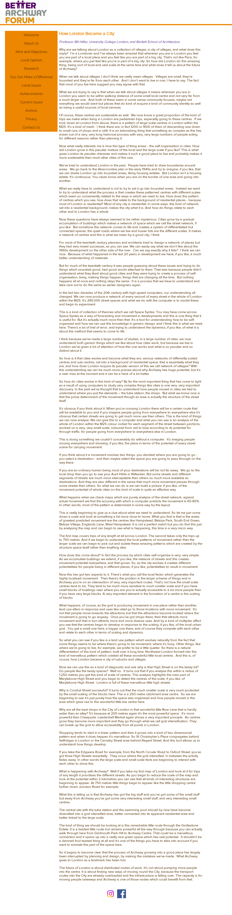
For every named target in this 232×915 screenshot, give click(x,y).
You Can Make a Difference (31, 77)
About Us (31, 43)
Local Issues (31, 85)
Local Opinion (31, 60)
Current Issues (31, 102)
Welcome (31, 35)
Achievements (31, 94)
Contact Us (31, 127)
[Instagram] (110, 893)
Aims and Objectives (31, 52)
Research (31, 69)
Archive (31, 111)
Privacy (31, 119)
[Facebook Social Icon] (121, 893)
